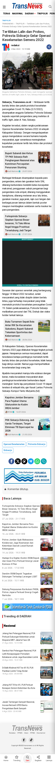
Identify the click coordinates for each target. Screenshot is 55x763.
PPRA (32, 733)
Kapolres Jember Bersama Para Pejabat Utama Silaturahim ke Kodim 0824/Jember (19, 403)
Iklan (26, 733)
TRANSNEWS (7, 23)
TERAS (6, 13)
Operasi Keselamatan (14, 444)
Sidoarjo (8, 450)
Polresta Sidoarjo (36, 444)
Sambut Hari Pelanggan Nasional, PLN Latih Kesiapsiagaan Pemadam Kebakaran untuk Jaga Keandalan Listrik (20, 654)
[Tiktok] (31, 740)
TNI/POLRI (42, 13)
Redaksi (12, 733)
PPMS (19, 733)
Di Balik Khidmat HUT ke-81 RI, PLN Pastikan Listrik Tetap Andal (17, 669)
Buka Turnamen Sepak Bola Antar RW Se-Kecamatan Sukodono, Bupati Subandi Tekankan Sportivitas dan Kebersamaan (19, 329)
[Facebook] (23, 740)
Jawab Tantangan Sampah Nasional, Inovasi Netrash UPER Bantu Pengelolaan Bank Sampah (18, 705)
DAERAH (29, 13)
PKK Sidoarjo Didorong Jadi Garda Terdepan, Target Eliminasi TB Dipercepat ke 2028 (19, 425)
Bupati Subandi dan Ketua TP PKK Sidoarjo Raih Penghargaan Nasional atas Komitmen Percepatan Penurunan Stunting (19, 160)
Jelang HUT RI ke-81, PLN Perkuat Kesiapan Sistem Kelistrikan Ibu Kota (18, 686)
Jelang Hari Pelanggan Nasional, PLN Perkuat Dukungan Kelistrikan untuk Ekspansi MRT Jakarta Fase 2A (18, 637)
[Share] (48, 46)
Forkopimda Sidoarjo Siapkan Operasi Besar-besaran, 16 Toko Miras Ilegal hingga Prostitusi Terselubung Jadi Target (18, 223)
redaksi (15, 45)
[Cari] (50, 6)
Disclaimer (41, 733)
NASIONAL (17, 13)
